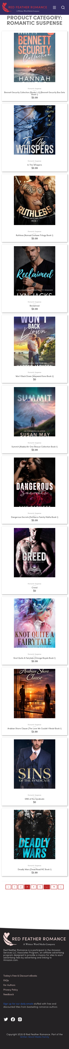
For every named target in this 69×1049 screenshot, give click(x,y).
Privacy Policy (10, 990)
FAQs (6, 980)
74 (54, 887)
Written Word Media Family (34, 1037)
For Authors (9, 985)
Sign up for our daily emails (18, 1004)
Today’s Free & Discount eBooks (20, 976)
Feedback (8, 994)
